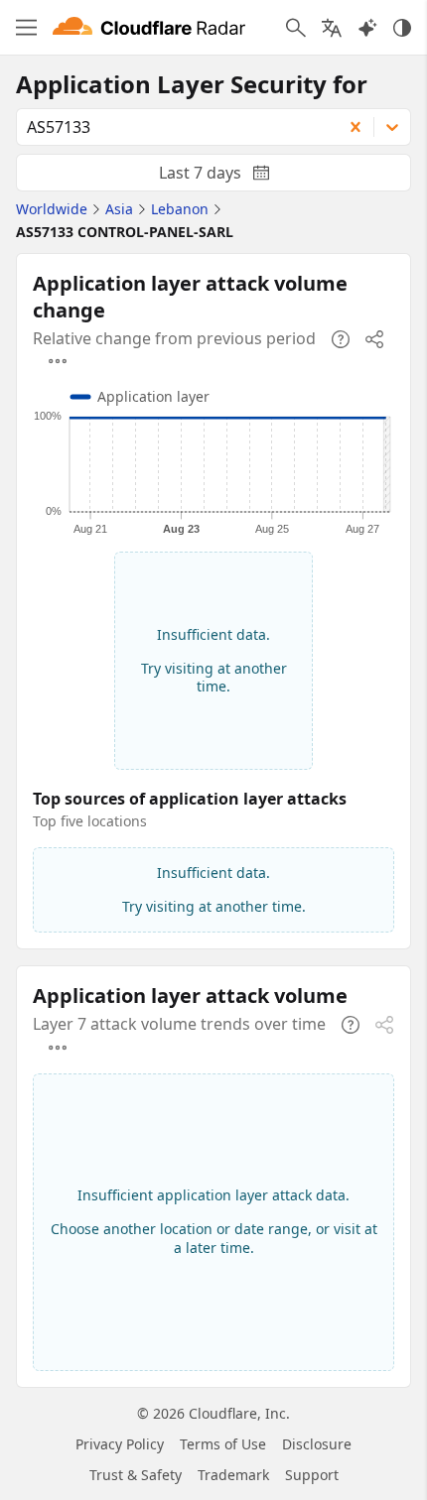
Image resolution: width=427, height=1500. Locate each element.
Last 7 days (230, 176)
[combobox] (172, 127)
